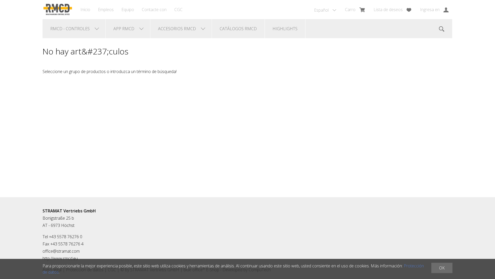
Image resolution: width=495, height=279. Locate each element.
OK (442, 268)
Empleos (106, 9)
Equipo (127, 9)
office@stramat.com (61, 251)
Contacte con (154, 9)
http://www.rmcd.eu (60, 258)
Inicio (85, 9)
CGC (178, 9)
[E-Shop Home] (58, 9)
